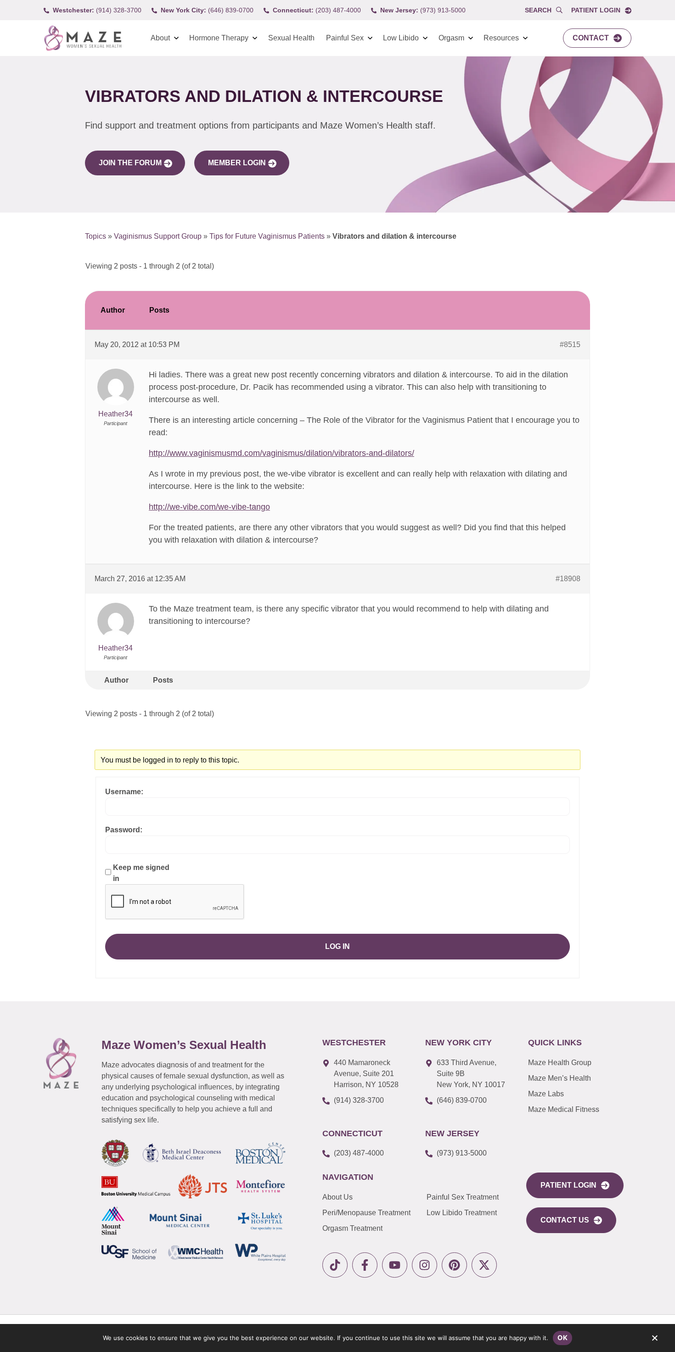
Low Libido (401, 38)
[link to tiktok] (335, 1265)
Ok (562, 1337)
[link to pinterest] (454, 1265)
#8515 (570, 344)
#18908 (568, 579)
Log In (337, 946)
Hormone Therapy (218, 38)
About (160, 38)
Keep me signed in (141, 873)
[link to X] (484, 1265)
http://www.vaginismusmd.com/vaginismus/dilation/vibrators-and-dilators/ (281, 453)
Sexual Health (291, 38)
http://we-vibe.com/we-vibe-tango (209, 506)
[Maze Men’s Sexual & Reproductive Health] (61, 1063)
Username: (124, 792)
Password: (123, 830)
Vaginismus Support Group (158, 236)
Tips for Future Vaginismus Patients (267, 236)
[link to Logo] (82, 38)
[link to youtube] (394, 1265)
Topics (95, 236)
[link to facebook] (364, 1265)
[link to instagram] (424, 1265)
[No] (654, 1340)
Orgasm (451, 38)
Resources (501, 38)
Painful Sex (345, 38)
